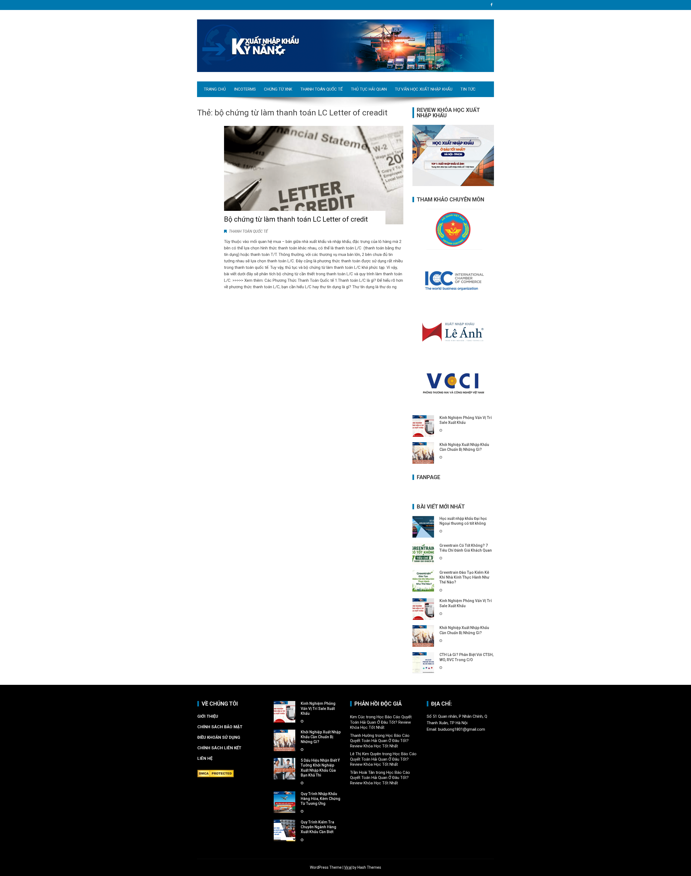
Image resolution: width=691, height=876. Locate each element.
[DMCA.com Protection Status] (215, 773)
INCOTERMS (245, 89)
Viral (348, 867)
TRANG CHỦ (215, 89)
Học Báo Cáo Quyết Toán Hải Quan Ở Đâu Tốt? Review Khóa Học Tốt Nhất (381, 722)
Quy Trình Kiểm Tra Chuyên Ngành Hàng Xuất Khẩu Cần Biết (318, 827)
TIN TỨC (468, 89)
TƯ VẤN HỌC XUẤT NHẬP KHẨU (423, 89)
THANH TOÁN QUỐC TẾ (321, 89)
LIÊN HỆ (205, 758)
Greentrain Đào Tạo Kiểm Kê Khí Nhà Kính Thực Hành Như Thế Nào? (464, 577)
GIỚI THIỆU (207, 716)
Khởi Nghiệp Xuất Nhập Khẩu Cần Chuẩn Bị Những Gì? (321, 737)
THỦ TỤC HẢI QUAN (369, 89)
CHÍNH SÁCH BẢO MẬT (220, 726)
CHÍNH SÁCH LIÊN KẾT (219, 748)
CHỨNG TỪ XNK (278, 89)
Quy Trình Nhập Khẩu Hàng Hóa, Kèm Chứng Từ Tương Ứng (320, 799)
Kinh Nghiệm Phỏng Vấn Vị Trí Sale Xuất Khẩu (318, 708)
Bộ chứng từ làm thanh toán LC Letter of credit (296, 219)
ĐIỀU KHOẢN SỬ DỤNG (218, 737)
